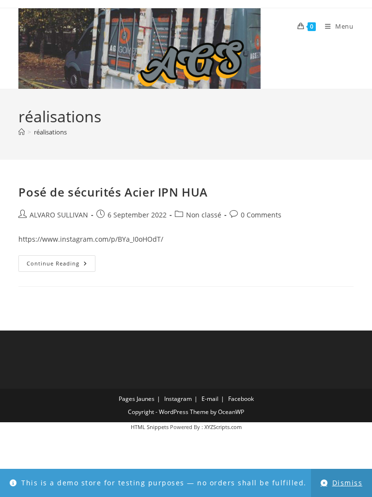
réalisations (50, 132)
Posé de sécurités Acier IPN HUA (113, 192)
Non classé (203, 214)
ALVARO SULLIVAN (59, 214)
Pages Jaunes (137, 399)
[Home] (21, 132)
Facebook (241, 399)
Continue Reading (61, 265)
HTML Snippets (150, 427)
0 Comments (261, 214)
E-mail (210, 399)
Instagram (178, 399)
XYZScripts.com (223, 427)
